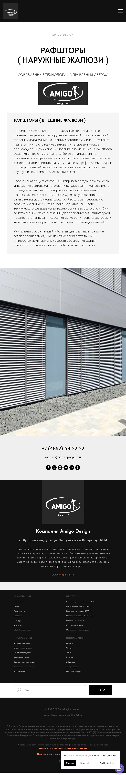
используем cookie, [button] (78, 755)
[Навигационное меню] (120, 11)
